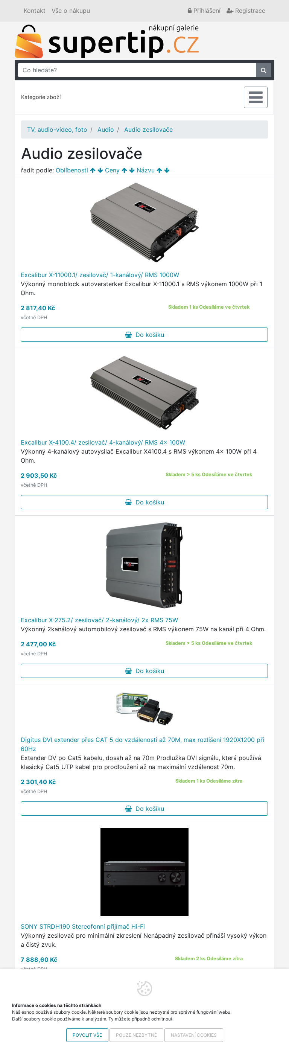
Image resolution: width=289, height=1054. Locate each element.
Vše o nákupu (71, 10)
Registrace (249, 10)
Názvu (146, 170)
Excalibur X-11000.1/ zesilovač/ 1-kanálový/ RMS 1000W (100, 275)
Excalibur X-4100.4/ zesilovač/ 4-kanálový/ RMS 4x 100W (103, 442)
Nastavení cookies (194, 1035)
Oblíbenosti (72, 170)
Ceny (112, 170)
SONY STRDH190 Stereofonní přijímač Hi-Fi (83, 926)
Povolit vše (87, 1035)
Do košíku (148, 334)
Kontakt (35, 10)
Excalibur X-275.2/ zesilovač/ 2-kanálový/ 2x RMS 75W (99, 620)
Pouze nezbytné (136, 1035)
